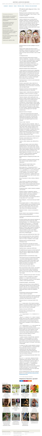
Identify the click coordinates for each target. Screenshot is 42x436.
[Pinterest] (26, 381)
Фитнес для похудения (21, 2)
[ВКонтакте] (21, 381)
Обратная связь (27, 431)
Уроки (15, 6)
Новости (11, 6)
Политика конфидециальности (17, 432)
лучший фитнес (30, 376)
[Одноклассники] (30, 381)
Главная (6, 6)
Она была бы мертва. (7, 28)
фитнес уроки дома (25, 376)
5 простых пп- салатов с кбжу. (9, 40)
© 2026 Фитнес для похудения (6, 431)
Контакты (14, 431)
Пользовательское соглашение (20, 431)
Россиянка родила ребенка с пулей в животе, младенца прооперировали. (10, 37)
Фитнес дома (21, 6)
